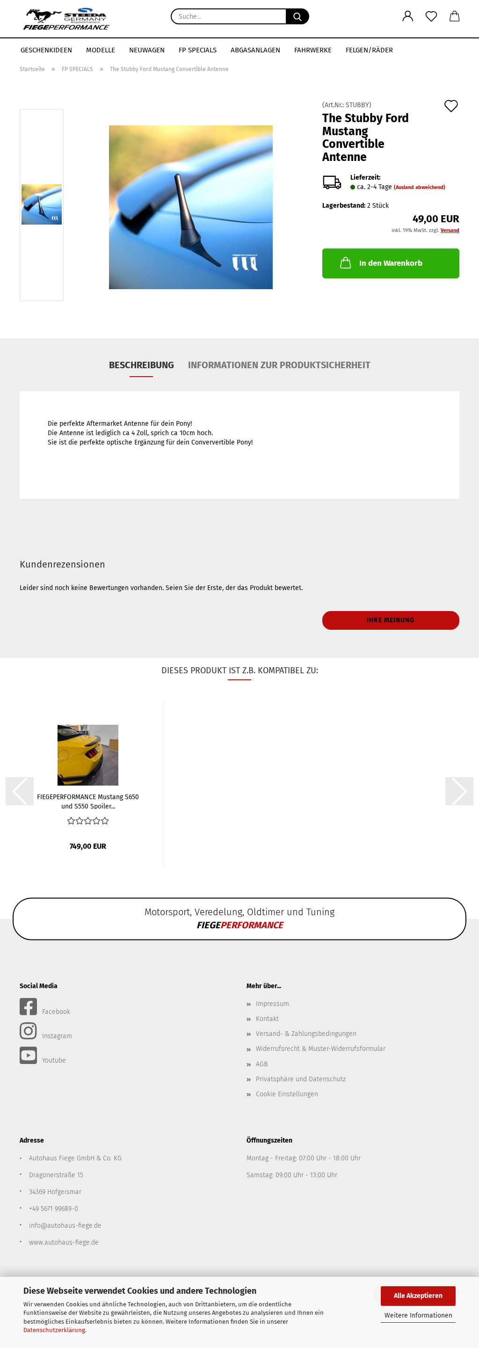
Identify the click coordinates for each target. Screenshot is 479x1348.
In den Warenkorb (390, 263)
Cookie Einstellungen (287, 1094)
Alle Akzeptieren (418, 1296)
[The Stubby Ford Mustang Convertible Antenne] (191, 207)
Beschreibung (141, 365)
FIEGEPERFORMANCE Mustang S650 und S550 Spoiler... (88, 801)
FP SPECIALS (198, 50)
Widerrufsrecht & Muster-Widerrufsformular (320, 1049)
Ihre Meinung (390, 620)
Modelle (100, 50)
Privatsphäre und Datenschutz (301, 1079)
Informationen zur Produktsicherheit (279, 365)
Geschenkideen (46, 50)
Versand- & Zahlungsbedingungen (306, 1034)
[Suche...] (297, 16)
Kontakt (267, 1019)
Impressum (272, 1004)
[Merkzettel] (431, 16)
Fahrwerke (313, 50)
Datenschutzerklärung (54, 1329)
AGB (262, 1064)
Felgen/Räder (369, 50)
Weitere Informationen (418, 1315)
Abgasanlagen (255, 50)
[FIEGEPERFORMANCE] (66, 18)
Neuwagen (147, 50)
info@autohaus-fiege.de (65, 1226)
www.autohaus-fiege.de (64, 1242)
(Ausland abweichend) (419, 187)
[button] (408, 16)
